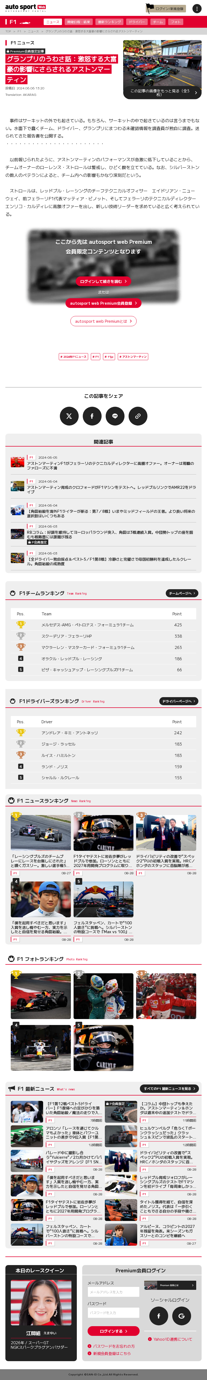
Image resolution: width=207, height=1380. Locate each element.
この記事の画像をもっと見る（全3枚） (159, 92)
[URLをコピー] (138, 416)
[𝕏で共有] (69, 416)
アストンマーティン (134, 356)
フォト (176, 21)
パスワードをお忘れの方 (114, 1346)
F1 (97, 356)
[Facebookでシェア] (92, 416)
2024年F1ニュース (75, 356)
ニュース (52, 21)
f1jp (110, 356)
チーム (158, 21)
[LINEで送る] (115, 416)
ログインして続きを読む (101, 281)
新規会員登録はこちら (112, 1353)
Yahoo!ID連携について (173, 1339)
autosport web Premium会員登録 (101, 303)
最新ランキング (109, 21)
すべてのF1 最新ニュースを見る (167, 1088)
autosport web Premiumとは (101, 321)
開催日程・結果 (78, 21)
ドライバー (137, 21)
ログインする (111, 1331)
